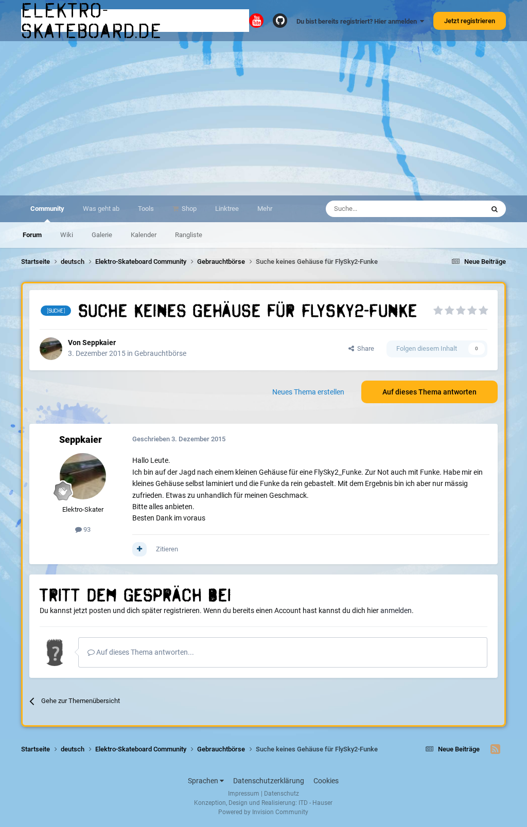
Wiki (66, 235)
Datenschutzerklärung (268, 781)
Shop (188, 208)
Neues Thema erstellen (308, 392)
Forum (32, 235)
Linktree (227, 208)
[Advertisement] (263, 118)
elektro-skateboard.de (91, 20)
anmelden (396, 610)
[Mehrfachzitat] (139, 549)
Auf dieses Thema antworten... (144, 652)
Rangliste (188, 235)
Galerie (102, 235)
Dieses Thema (449, 208)
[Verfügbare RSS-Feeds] (495, 749)
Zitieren (167, 549)
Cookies (326, 781)
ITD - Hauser (315, 802)
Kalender (143, 235)
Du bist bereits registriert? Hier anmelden (358, 21)
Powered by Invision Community (263, 812)
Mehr (264, 208)
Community (47, 208)
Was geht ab (101, 208)
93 (86, 529)
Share (364, 348)
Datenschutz (281, 793)
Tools (146, 208)
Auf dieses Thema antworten (429, 392)
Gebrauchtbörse (160, 353)
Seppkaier (99, 342)
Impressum (243, 793)
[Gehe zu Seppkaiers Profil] (51, 348)
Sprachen (204, 781)
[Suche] (494, 209)
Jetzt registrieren (469, 21)
